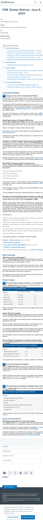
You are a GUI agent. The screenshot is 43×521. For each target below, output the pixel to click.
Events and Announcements (13, 82)
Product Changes (10, 68)
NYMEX (35, 500)
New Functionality (10, 62)
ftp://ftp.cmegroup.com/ (24, 108)
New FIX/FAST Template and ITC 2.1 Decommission (21, 57)
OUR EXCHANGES (7, 460)
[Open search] (35, 2)
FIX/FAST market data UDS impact (14, 247)
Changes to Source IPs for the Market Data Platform (21, 50)
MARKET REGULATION (8, 455)
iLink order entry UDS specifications (15, 245)
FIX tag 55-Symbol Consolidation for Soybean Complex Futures (24, 75)
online (16, 189)
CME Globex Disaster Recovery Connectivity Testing (21, 87)
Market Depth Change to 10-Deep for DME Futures (21, 53)
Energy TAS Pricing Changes (15, 73)
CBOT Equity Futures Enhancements (17, 65)
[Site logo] (7, 2)
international (6, 451)
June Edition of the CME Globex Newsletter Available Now (23, 85)
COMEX (4, 502)
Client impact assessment (12, 242)
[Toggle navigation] (40, 2)
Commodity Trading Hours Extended (17, 77)
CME (26, 500)
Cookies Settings (13, 517)
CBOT (30, 500)
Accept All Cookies (28, 517)
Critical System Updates (12, 48)
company (5, 446)
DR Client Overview (34, 435)
